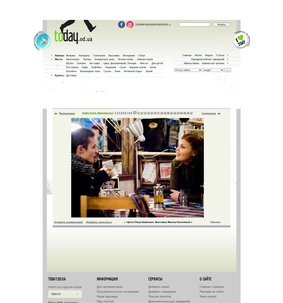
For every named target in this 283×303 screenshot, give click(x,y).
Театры (87, 59)
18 (161, 113)
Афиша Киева (191, 63)
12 (141, 113)
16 (155, 113)
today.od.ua (57, 279)
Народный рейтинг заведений (207, 59)
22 (175, 113)
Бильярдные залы (90, 71)
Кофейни (96, 67)
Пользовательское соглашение (118, 291)
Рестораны (72, 67)
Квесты (144, 63)
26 (188, 113)
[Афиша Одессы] (74, 43)
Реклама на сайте (212, 291)
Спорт (141, 55)
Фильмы (70, 55)
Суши (123, 67)
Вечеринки (129, 55)
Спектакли (99, 55)
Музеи (69, 63)
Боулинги (71, 71)
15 (151, 113)
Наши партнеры (107, 296)
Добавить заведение (162, 291)
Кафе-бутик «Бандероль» (97, 113)
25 (185, 113)
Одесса (56, 293)
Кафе (85, 67)
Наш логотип (105, 301)
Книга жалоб (208, 296)
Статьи (220, 55)
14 (148, 113)
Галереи (81, 63)
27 (191, 113)
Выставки (114, 55)
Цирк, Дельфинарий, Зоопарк (119, 63)
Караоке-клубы (138, 67)
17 (158, 113)
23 (178, 113)
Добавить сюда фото (99, 222)
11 (138, 113)
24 (181, 113)
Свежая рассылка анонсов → (153, 24)
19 (165, 113)
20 (168, 113)
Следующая (209, 113)
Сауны (107, 71)
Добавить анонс (159, 286)
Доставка (71, 75)
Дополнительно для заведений (169, 301)
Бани (117, 71)
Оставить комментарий (68, 222)
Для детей (157, 63)
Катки (153, 67)
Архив (149, 71)
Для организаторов (109, 286)
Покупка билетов (159, 296)
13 (145, 113)
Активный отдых (133, 71)
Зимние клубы (145, 59)
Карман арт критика (213, 63)
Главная (186, 55)
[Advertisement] (141, 10)
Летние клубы (125, 59)
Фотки (198, 55)
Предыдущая (67, 113)
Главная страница (212, 286)
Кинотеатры (72, 59)
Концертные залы (104, 59)
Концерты (84, 55)
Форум (209, 55)
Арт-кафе (94, 63)
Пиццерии (110, 67)
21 (171, 113)
